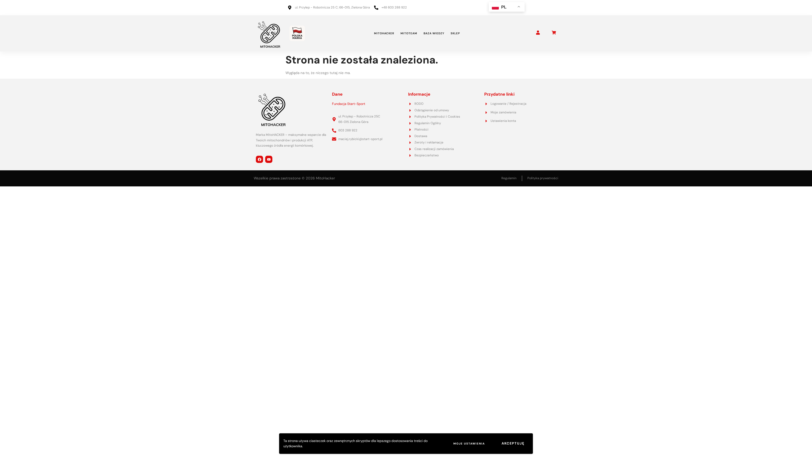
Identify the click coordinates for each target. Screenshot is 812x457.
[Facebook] (259, 159)
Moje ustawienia (469, 443)
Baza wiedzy (434, 33)
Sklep (455, 33)
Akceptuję (513, 443)
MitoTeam (409, 33)
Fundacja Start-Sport (348, 104)
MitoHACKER (384, 33)
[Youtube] (268, 159)
